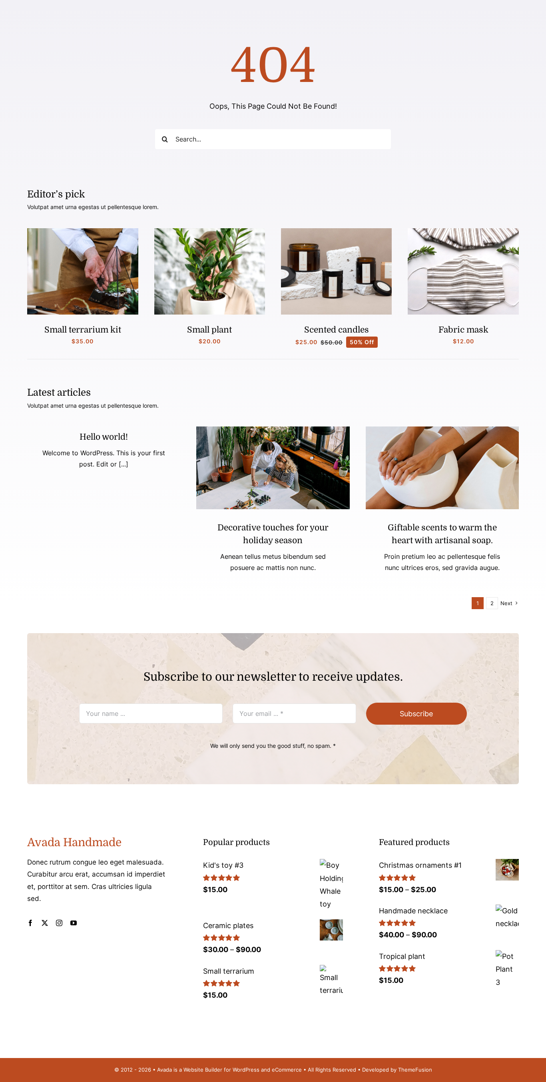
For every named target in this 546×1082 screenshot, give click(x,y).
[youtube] (73, 923)
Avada (164, 1069)
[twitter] (45, 923)
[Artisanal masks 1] (463, 231)
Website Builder (202, 1069)
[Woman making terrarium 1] (82, 231)
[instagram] (59, 923)
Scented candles (336, 330)
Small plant (209, 330)
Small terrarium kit (82, 330)
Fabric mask (463, 330)
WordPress (246, 1069)
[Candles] (336, 231)
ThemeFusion (415, 1069)
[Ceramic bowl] (442, 430)
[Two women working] (272, 430)
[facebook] (30, 923)
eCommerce (287, 1069)
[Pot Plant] (209, 231)
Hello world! (104, 437)
